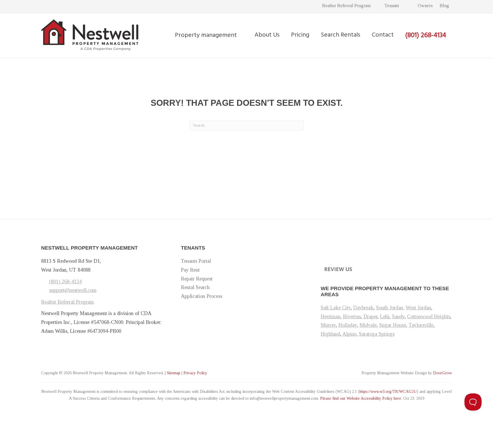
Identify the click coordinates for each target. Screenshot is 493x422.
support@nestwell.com (72, 290)
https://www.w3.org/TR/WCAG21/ (388, 391)
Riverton (352, 316)
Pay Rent (190, 270)
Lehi (384, 316)
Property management (206, 35)
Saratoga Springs (377, 334)
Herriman (330, 316)
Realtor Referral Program (346, 5)
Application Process (201, 296)
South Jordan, (390, 307)
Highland (330, 334)
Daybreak (363, 307)
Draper (370, 316)
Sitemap (173, 373)
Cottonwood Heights (428, 316)
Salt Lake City (336, 307)
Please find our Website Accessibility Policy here (360, 398)
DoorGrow (442, 373)
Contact (383, 35)
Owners (425, 5)
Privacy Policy (195, 373)
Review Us (338, 269)
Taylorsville (421, 325)
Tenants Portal (196, 261)
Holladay (347, 325)
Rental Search (195, 287)
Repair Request (197, 279)
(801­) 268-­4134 (65, 281)
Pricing (300, 35)
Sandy (398, 316)
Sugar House (392, 325)
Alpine (349, 334)
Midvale (368, 325)
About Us (267, 35)
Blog (444, 5)
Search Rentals (340, 35)
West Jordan (418, 307)
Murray (328, 325)
